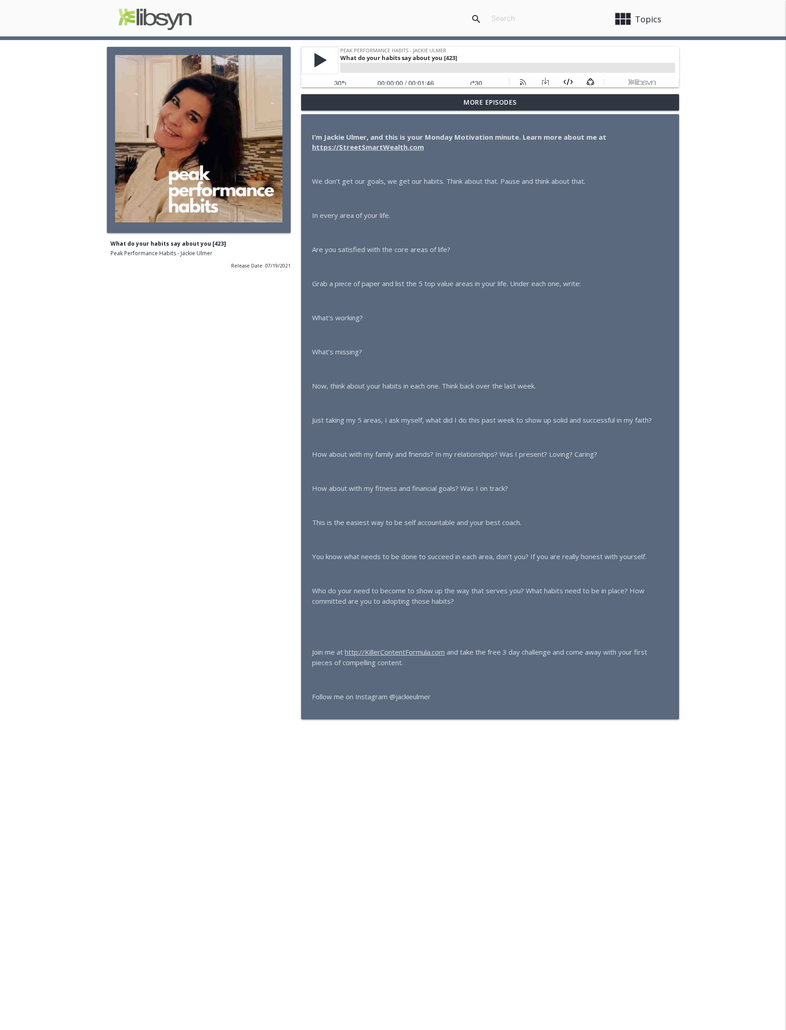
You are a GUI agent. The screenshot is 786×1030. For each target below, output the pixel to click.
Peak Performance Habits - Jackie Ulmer (161, 253)
